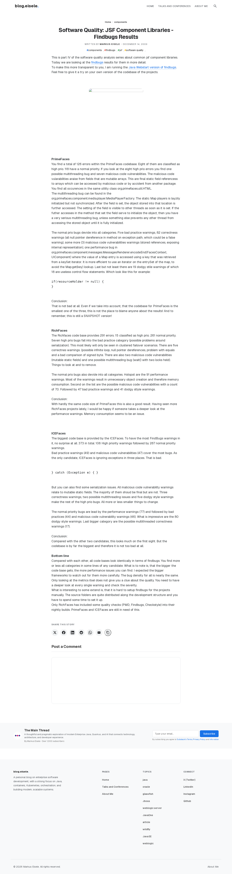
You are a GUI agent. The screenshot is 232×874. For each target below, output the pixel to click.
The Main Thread (36, 730)
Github (187, 801)
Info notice (214, 739)
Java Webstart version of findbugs (152, 67)
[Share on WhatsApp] (90, 632)
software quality (134, 50)
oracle (146, 786)
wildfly (146, 829)
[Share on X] (54, 632)
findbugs (109, 50)
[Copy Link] (107, 632)
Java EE (147, 836)
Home (150, 6)
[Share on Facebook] (63, 632)
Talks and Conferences (174, 6)
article (146, 822)
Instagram (189, 793)
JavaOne (148, 815)
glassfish (148, 793)
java (145, 779)
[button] (215, 6)
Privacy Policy (199, 739)
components (120, 22)
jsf (120, 50)
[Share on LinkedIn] (72, 632)
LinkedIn (188, 786)
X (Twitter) (189, 779)
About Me (201, 6)
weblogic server (152, 808)
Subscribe (209, 733)
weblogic (148, 843)
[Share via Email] (99, 632)
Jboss (146, 801)
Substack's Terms (184, 739)
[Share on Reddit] (81, 632)
